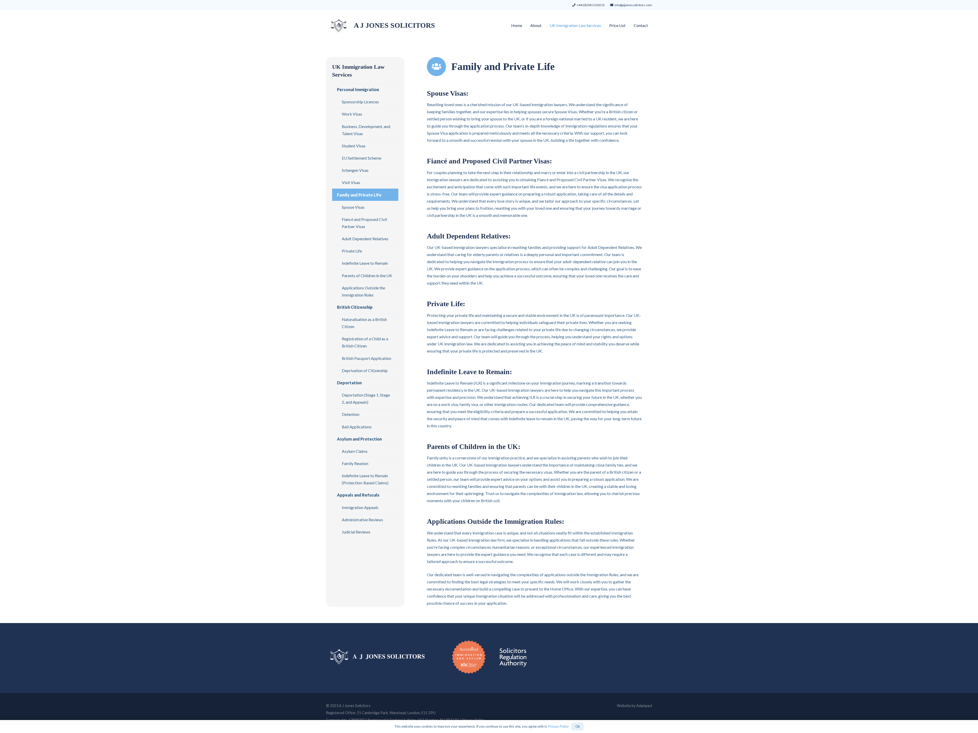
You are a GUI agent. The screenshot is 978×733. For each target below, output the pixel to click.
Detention (350, 414)
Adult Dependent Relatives (365, 238)
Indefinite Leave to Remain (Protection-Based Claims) (365, 479)
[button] (604, 25)
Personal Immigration (358, 89)
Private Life (352, 250)
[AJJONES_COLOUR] (339, 25)
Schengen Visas (355, 170)
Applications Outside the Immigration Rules (363, 291)
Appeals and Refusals (358, 494)
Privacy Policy (558, 726)
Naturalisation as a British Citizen (364, 323)
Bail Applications (357, 426)
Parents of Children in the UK (367, 275)
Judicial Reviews (356, 531)
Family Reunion (355, 463)
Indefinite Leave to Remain (365, 263)
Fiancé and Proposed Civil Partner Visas (364, 223)
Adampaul (644, 705)
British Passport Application (366, 358)
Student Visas (353, 145)
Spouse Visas (353, 206)
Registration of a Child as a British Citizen (365, 342)
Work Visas (352, 113)
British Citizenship (355, 307)
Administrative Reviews (362, 519)
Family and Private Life (359, 194)
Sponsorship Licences (360, 101)
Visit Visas (351, 182)
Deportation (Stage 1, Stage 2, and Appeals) (366, 398)
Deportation (349, 382)
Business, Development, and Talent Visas (366, 130)
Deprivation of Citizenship (365, 370)
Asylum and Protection (359, 438)
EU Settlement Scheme (361, 158)
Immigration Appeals (360, 507)
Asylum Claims (355, 451)
